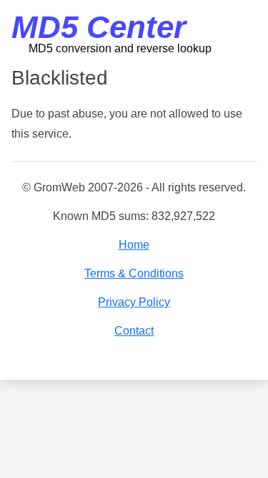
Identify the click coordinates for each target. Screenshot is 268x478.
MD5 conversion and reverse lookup (120, 48)
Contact (134, 331)
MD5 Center (98, 26)
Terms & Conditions (134, 273)
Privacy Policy (134, 302)
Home (134, 245)
